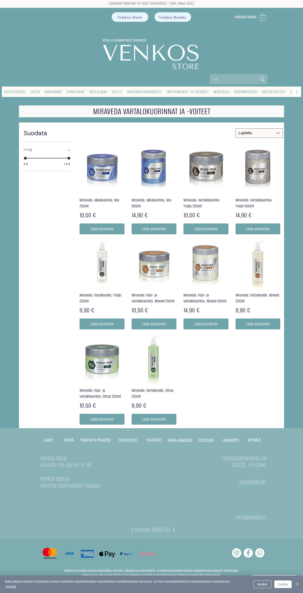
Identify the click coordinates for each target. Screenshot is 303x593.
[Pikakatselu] (102, 168)
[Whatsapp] (259, 553)
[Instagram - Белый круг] (236, 553)
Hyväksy (283, 584)
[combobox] (259, 133)
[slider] (25, 158)
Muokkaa (262, 584)
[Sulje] (297, 584)
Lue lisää (11, 586)
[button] (263, 17)
